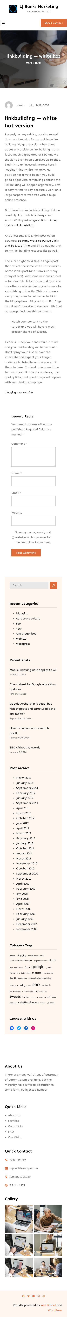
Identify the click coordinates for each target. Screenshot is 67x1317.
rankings (22, 985)
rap (29, 985)
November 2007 (26, 929)
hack (12, 973)
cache (42, 956)
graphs (48, 967)
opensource (22, 978)
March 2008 (23, 909)
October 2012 (25, 818)
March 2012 (23, 833)
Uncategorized (26, 633)
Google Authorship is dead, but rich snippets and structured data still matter (32, 709)
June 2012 (22, 823)
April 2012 (22, 828)
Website (16, 512)
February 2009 (25, 888)
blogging (10, 392)
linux (28, 973)
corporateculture (40, 961)
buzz (36, 956)
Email (16, 493)
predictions (46, 978)
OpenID (13, 978)
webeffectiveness (28, 1002)
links (23, 973)
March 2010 (23, 878)
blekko (12, 956)
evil (11, 967)
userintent (44, 997)
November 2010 (26, 863)
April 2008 (22, 904)
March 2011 (23, 858)
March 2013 (23, 813)
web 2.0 (28, 392)
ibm (18, 973)
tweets (15, 997)
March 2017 (23, 778)
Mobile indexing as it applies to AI (33, 670)
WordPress (55, 1310)
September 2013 (27, 803)
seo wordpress (15, 991)
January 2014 (24, 798)
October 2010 (25, 868)
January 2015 (24, 783)
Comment (19, 443)
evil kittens (18, 967)
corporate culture (28, 618)
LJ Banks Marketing (39, 6)
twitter (25, 997)
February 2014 (25, 793)
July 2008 (22, 893)
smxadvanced (27, 991)
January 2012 (24, 843)
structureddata (41, 991)
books (30, 956)
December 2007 (26, 924)
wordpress (23, 643)
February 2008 (25, 914)
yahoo (42, 1003)
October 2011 (25, 848)
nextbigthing (48, 973)
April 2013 (22, 808)
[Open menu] (3, 23)
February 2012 (25, 838)
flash (27, 967)
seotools (46, 985)
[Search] (53, 585)
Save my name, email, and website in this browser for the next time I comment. (33, 537)
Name (16, 473)
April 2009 (22, 883)
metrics (36, 972)
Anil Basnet (48, 1305)
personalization (34, 978)
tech (19, 628)
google (37, 966)
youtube (50, 1003)
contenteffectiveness (21, 960)
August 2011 (24, 853)
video (54, 997)
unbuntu (34, 997)
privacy (13, 985)
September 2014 (27, 788)
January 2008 (24, 919)
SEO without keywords (25, 747)
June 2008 (22, 899)
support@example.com (23, 1168)
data (52, 960)
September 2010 (27, 873)
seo (19, 392)
